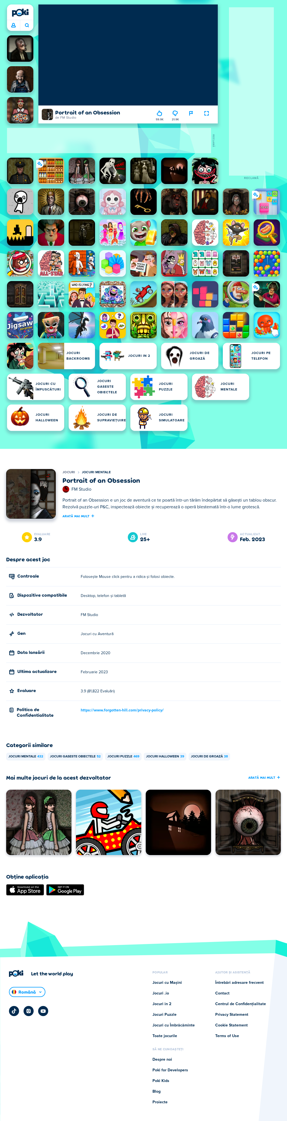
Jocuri (69, 472)
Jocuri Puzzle (123, 756)
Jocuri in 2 (161, 1004)
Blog (156, 1092)
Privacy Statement (231, 1015)
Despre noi (162, 1060)
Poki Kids (160, 1081)
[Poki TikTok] (14, 1011)
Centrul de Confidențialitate (240, 1004)
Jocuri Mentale (96, 472)
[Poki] (20, 13)
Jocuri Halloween (165, 756)
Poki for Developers (170, 1070)
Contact (222, 993)
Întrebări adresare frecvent (239, 983)
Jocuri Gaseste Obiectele (75, 756)
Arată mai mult (76, 516)
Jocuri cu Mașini (167, 983)
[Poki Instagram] (29, 1011)
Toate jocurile (164, 1036)
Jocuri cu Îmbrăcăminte (173, 1025)
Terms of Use (227, 1036)
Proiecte (160, 1102)
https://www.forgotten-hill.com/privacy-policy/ (122, 710)
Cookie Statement (231, 1025)
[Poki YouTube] (43, 1011)
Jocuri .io (160, 993)
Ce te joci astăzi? (26, 25)
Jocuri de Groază (209, 756)
